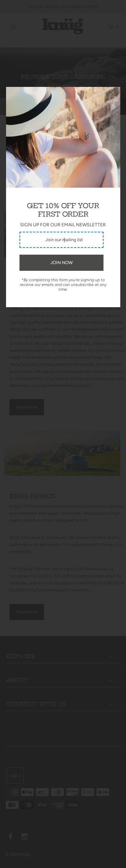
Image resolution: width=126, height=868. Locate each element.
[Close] (113, 94)
